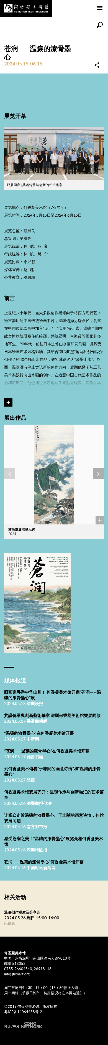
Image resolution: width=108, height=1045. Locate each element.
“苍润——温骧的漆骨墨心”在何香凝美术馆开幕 (46, 751)
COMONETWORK (31, 1025)
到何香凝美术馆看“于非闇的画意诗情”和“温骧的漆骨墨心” (52, 771)
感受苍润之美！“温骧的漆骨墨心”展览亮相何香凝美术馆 (53, 841)
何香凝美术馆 (26, 8)
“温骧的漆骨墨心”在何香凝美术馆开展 (39, 733)
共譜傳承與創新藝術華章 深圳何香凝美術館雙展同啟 (52, 715)
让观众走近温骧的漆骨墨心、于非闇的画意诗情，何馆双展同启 (54, 818)
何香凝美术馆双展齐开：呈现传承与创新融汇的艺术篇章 (54, 795)
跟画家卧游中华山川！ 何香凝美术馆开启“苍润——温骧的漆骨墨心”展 (52, 695)
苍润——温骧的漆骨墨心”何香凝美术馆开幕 (44, 861)
